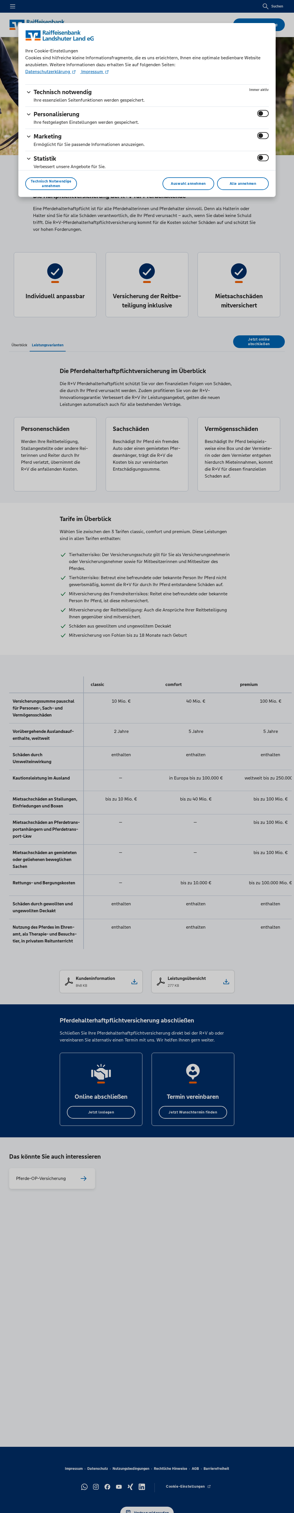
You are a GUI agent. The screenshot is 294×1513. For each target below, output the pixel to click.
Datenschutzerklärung (48, 71)
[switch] (263, 113)
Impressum (92, 71)
